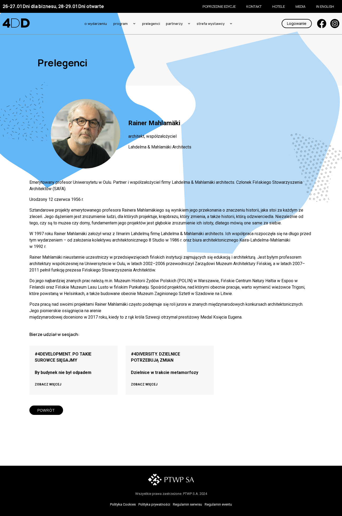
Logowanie (296, 23)
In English (325, 6)
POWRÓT (46, 410)
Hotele (278, 6)
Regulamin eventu (218, 504)
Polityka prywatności (154, 504)
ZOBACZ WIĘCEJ (48, 384)
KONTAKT (254, 6)
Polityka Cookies (123, 504)
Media (300, 6)
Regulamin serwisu (187, 504)
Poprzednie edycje (219, 6)
